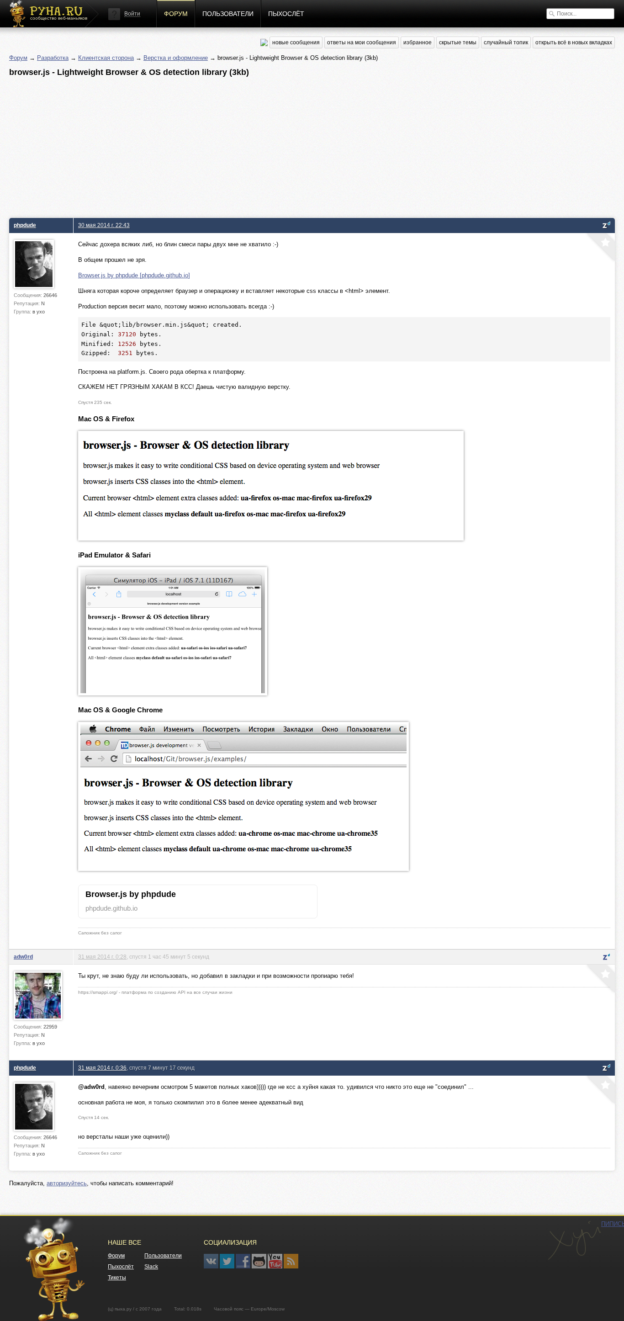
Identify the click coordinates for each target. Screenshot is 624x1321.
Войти (132, 14)
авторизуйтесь (67, 1183)
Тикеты (117, 1277)
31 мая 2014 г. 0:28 (102, 957)
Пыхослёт (286, 13)
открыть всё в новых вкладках (573, 42)
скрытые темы (457, 42)
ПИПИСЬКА (574, 1240)
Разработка (53, 57)
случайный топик (506, 42)
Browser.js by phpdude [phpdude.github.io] (134, 275)
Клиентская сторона (106, 57)
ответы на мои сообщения (361, 42)
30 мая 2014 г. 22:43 (104, 225)
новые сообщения (296, 42)
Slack (151, 1266)
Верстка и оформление (175, 57)
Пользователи (228, 13)
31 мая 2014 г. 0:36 (102, 1068)
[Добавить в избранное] (600, 248)
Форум (176, 13)
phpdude (25, 225)
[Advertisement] (283, 145)
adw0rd (23, 957)
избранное (417, 42)
